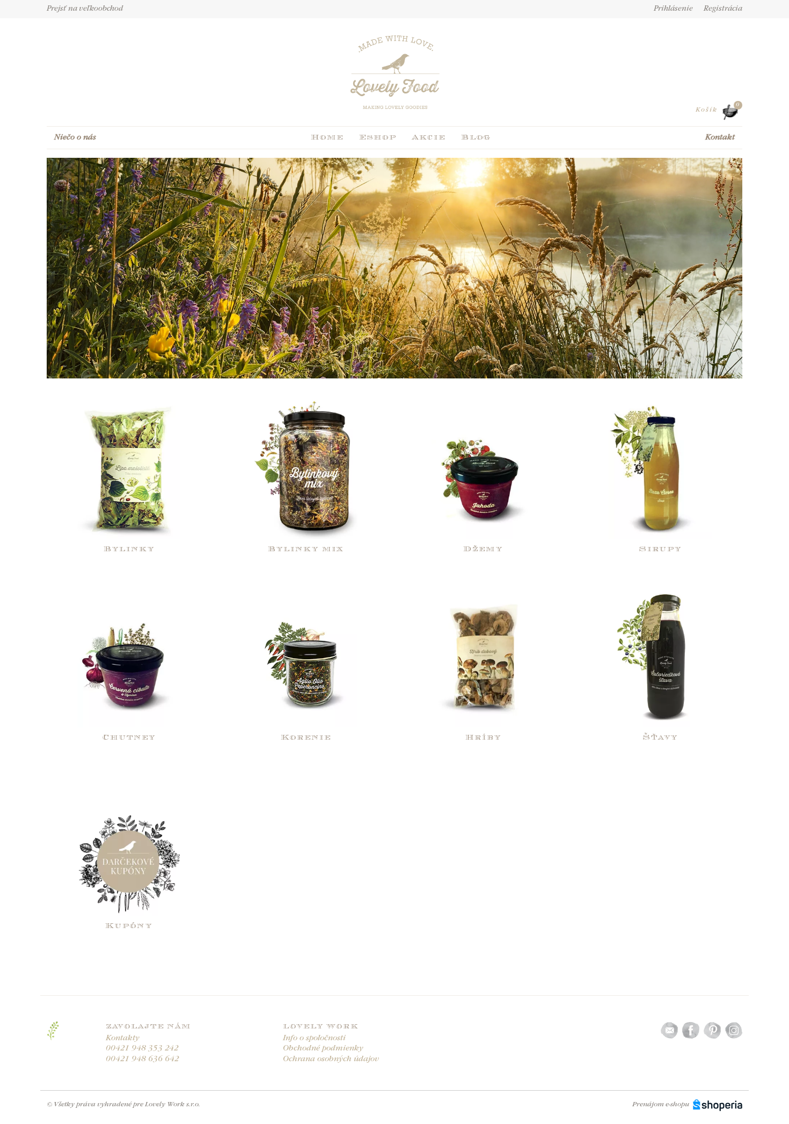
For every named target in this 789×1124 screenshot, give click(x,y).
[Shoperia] (717, 1104)
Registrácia (723, 9)
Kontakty (123, 1038)
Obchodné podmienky (323, 1048)
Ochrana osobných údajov (331, 1059)
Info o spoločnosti (314, 1038)
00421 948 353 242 (142, 1048)
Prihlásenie (673, 9)
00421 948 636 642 (142, 1059)
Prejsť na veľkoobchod (85, 9)
